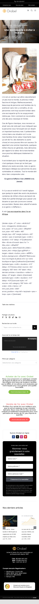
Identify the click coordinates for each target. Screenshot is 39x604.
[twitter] (6, 317)
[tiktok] (13, 317)
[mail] (19, 317)
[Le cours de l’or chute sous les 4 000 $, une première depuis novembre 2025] (29, 516)
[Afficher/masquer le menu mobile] (35, 10)
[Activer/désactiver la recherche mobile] (32, 10)
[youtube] (25, 436)
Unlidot (34, 597)
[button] (4, 527)
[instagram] (9, 317)
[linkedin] (16, 317)
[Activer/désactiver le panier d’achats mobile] (28, 10)
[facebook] (3, 317)
